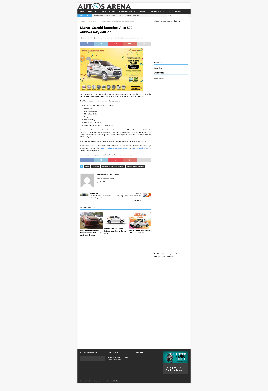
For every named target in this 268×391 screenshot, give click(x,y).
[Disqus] (115, 265)
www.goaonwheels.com (175, 254)
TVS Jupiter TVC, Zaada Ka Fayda (174, 369)
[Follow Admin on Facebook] (100, 182)
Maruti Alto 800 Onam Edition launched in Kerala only (115, 231)
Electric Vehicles (157, 11)
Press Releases (175, 11)
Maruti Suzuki (122, 38)
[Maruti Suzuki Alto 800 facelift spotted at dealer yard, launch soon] (91, 220)
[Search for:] (177, 15)
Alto (87, 166)
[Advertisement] (169, 42)
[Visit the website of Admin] (97, 182)
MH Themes (116, 379)
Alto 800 (96, 166)
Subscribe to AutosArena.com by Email (167, 21)
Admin (97, 38)
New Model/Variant (127, 11)
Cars (111, 38)
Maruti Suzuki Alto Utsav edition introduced (139, 232)
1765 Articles (114, 175)
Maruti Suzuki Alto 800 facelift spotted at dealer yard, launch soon (91, 233)
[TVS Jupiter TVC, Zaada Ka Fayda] (175, 357)
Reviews (143, 11)
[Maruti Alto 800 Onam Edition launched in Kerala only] (115, 219)
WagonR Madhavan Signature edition (114, 148)
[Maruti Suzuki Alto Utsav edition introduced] (140, 220)
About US (92, 11)
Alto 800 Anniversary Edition (112, 166)
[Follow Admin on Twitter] (103, 182)
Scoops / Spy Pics (108, 11)
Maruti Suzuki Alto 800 (135, 166)
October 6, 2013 (88, 38)
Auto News (106, 38)
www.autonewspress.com (163, 256)
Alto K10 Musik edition (140, 148)
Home (82, 11)
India (115, 38)
